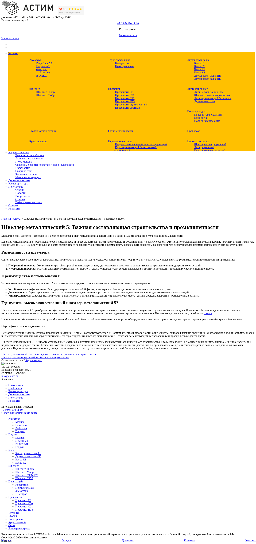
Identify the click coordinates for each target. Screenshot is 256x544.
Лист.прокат (15, 519)
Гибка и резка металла (28, 202)
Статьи (19, 189)
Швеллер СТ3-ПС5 (26, 475)
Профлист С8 (23, 500)
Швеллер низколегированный (212, 95)
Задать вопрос (33, 360)
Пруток (12, 434)
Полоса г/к (200, 117)
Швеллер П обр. (45, 91)
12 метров (21, 493)
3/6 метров (21, 490)
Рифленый (21, 443)
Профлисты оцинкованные (131, 104)
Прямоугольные (124, 66)
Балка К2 (199, 72)
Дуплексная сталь (204, 101)
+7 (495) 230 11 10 (12, 409)
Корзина (189, 540)
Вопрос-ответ (23, 196)
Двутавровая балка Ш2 (207, 78)
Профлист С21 (24, 506)
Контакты (14, 208)
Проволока (193, 130)
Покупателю (15, 186)
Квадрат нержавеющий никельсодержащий (141, 144)
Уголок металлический (43, 130)
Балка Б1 (199, 63)
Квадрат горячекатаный (208, 114)
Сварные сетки (24, 170)
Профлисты (15, 497)
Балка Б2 (199, 66)
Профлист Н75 (24, 509)
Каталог (13, 53)
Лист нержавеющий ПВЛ (209, 91)
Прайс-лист (15, 388)
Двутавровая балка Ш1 (207, 75)
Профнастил (22, 167)
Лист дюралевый (204, 147)
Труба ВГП (15, 512)
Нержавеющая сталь (120, 141)
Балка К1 (199, 69)
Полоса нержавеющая (207, 120)
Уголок (12, 515)
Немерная (21, 425)
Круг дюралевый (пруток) (209, 150)
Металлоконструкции (28, 177)
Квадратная (22, 484)
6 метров (41, 69)
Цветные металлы (198, 141)
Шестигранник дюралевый (210, 144)
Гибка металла (23, 161)
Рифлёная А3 (44, 63)
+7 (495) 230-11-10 (128, 23)
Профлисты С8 (124, 91)
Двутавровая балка (198, 59)
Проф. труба (15, 481)
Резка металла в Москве (29, 155)
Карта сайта (30, 412)
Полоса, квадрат (197, 111)
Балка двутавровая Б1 (28, 453)
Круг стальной (38, 141)
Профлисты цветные (127, 107)
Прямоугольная (24, 487)
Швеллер (34, 88)
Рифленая (21, 428)
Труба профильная (119, 59)
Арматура (35, 59)
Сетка (11, 525)
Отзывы (20, 199)
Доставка (128, 540)
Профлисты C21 (124, 98)
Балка (11, 450)
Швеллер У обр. (45, 95)
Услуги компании (18, 152)
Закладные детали (26, 174)
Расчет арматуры (18, 183)
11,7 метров (43, 72)
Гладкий (20, 447)
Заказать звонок (128, 35)
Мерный (20, 437)
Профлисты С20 (124, 95)
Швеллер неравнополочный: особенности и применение (35, 357)
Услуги (66, 540)
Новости (20, 192)
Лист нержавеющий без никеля (212, 98)
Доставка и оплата (19, 180)
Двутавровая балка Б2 (28, 456)
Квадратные (122, 63)
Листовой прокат (197, 88)
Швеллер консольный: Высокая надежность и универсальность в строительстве (48, 354)
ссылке (208, 313)
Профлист (114, 88)
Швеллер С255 (24, 478)
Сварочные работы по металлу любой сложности (44, 164)
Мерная (19, 421)
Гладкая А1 (43, 66)
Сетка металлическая (120, 130)
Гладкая (20, 431)
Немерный (21, 440)
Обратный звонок (12, 412)
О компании (15, 385)
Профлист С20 (24, 503)
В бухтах (41, 75)
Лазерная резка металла (29, 158)
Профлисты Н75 (125, 101)
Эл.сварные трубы (19, 528)
